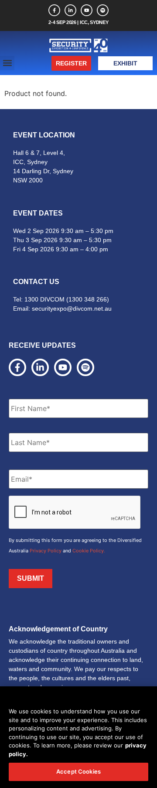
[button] (7, 63)
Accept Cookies (78, 771)
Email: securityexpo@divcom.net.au (62, 308)
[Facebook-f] (54, 10)
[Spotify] (103, 10)
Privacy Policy (45, 551)
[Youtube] (86, 10)
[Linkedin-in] (70, 10)
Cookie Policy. (88, 551)
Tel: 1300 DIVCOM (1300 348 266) (61, 299)
